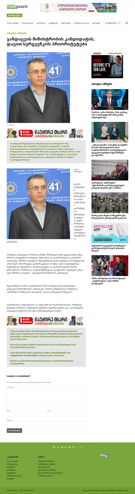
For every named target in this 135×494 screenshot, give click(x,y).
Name (8, 411)
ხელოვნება (66, 23)
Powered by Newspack (27, 490)
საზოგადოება (28, 23)
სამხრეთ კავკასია (81, 23)
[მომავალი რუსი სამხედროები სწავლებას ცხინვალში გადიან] (109, 203)
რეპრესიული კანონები (47, 470)
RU (119, 23)
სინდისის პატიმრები (46, 461)
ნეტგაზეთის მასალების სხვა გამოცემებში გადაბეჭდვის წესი (105, 490)
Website (9, 420)
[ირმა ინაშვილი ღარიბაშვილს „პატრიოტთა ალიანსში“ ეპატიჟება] (109, 266)
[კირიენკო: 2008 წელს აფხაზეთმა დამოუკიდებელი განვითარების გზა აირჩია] (109, 170)
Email (48, 411)
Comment (10, 387)
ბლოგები (96, 23)
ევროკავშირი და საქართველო (50, 473)
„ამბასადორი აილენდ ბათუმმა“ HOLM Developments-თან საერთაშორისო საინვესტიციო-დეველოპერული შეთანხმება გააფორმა (109, 150)
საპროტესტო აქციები (46, 464)
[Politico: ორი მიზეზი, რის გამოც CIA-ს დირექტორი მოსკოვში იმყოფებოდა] (109, 100)
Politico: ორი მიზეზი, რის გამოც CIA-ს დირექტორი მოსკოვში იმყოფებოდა (109, 115)
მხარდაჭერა (14, 15)
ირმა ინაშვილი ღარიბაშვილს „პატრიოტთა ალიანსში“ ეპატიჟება (108, 281)
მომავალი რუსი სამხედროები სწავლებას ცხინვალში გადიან (108, 216)
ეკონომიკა (41, 23)
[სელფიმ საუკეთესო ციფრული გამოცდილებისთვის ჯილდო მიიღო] (109, 233)
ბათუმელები (110, 23)
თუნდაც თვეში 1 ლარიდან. (51, 355)
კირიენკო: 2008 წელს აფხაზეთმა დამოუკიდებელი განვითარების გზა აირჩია (107, 185)
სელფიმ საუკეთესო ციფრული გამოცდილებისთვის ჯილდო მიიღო (108, 248)
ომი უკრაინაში (44, 467)
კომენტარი (53, 23)
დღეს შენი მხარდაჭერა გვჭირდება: (27, 352)
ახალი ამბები (13, 23)
